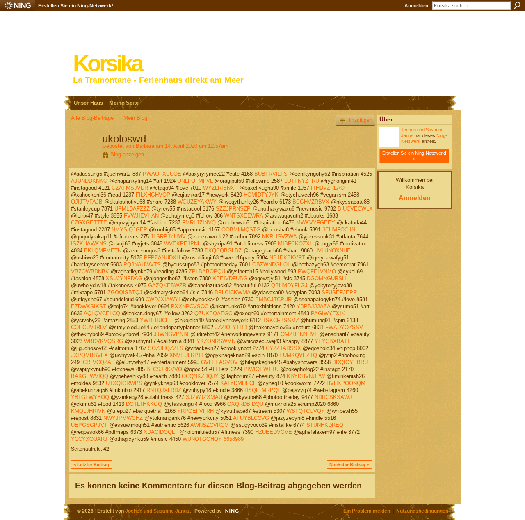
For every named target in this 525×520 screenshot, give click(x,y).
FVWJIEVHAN (141, 216)
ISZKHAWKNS (89, 244)
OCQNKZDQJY (200, 376)
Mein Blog (135, 118)
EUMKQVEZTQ (298, 355)
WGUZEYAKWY (197, 202)
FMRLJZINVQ (199, 223)
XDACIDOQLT (161, 432)
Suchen (517, 5)
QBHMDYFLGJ (289, 285)
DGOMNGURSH (326, 278)
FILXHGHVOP (153, 195)
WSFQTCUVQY (306, 411)
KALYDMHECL (238, 383)
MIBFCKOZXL (295, 244)
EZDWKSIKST (88, 306)
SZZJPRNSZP (233, 209)
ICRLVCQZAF (97, 362)
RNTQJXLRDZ (163, 390)
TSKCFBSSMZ (280, 320)
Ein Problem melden (366, 510)
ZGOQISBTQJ (124, 292)
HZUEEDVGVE (273, 432)
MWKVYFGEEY (315, 223)
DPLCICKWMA (232, 292)
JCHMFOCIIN (338, 230)
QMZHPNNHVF (299, 334)
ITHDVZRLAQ (328, 188)
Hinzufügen (359, 120)
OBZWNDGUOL (271, 264)
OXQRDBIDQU (245, 404)
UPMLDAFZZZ (132, 209)
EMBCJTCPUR (273, 299)
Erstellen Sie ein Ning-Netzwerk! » (414, 156)
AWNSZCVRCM (209, 425)
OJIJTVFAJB (87, 202)
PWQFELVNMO (317, 271)
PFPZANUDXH (162, 257)
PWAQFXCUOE (162, 174)
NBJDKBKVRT (287, 257)
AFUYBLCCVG (251, 418)
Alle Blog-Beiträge (92, 118)
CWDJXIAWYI (163, 299)
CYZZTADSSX (283, 348)
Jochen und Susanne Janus (157, 510)
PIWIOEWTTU (261, 369)
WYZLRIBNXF (220, 188)
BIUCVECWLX (355, 209)
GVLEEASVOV (219, 362)
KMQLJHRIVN (88, 411)
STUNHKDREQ (324, 425)
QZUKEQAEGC (213, 313)
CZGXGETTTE (89, 223)
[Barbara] (84, 155)
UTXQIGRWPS (124, 383)
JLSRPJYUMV (168, 237)
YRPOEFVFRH (195, 411)
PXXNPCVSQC (189, 306)
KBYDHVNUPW (306, 376)
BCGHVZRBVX (310, 202)
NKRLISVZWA (279, 237)
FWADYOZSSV (344, 327)
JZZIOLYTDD (231, 327)
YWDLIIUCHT (156, 320)
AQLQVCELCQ (102, 313)
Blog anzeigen (127, 154)
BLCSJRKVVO (164, 369)
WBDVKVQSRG (103, 341)
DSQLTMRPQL (262, 390)
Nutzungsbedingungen (422, 510)
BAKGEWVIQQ (89, 376)
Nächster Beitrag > (349, 464)
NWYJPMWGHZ (123, 418)
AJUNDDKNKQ (89, 181)
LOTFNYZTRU (301, 181)
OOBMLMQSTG (240, 230)
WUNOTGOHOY (202, 439)
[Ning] (17, 5)
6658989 (234, 439)
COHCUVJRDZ (89, 327)
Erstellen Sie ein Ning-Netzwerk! (75, 6)
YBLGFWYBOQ (90, 397)
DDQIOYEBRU (350, 362)
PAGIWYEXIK (328, 313)
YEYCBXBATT (332, 341)
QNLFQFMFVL (195, 181)
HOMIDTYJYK (261, 195)
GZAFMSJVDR (130, 188)
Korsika (107, 63)
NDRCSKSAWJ (333, 397)
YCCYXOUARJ (89, 439)
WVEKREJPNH (182, 244)
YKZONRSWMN (215, 341)
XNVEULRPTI (186, 355)
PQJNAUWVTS (142, 264)
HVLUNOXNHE (332, 250)
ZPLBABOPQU (207, 271)
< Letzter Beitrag (91, 464)
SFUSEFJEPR (339, 292)
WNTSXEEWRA (243, 216)
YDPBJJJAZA (313, 306)
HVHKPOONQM (345, 383)
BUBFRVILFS (271, 174)
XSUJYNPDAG (124, 278)
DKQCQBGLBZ (223, 250)
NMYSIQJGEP (129, 230)
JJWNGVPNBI (171, 334)
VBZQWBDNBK (90, 271)
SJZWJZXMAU (204, 397)
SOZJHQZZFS (165, 348)
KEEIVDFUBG (229, 278)
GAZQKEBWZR (167, 285)
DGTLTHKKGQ (144, 404)
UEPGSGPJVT (89, 425)
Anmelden (416, 6)
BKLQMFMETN (102, 250)
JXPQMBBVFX (89, 355)
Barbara (145, 146)
